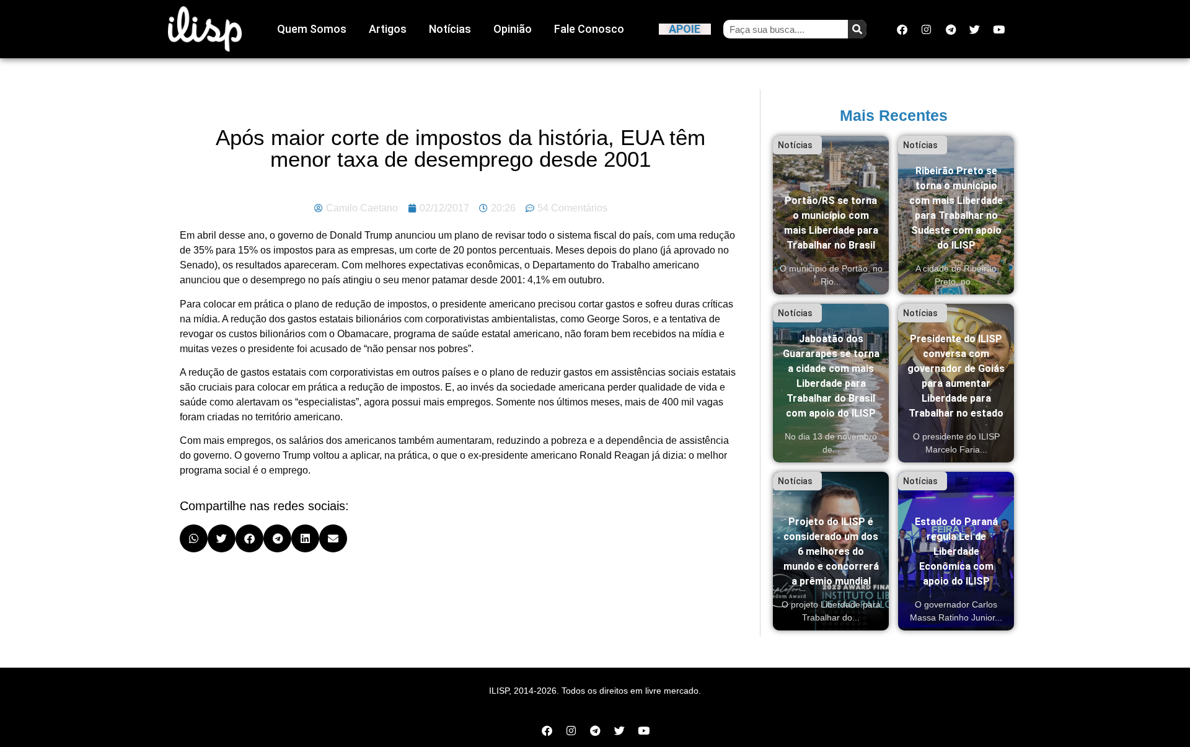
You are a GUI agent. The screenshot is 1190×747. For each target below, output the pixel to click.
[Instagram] (926, 29)
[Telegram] (950, 29)
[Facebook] (902, 29)
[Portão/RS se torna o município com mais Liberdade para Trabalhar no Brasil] (831, 215)
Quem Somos (311, 28)
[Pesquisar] (857, 29)
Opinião (512, 28)
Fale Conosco (589, 28)
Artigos (388, 28)
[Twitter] (974, 29)
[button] (194, 538)
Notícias (450, 28)
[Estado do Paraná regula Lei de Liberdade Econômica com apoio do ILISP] (956, 551)
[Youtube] (999, 29)
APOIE (684, 28)
